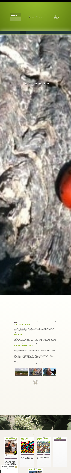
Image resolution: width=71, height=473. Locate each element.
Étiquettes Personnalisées (42, 32)
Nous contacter (14, 17)
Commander (35, 32)
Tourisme (48, 32)
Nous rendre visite (14, 19)
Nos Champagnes (29, 32)
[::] (21, 372)
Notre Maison (23, 32)
